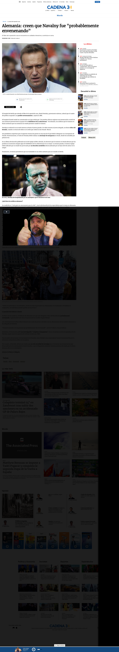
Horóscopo (72, 1)
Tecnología (84, 63)
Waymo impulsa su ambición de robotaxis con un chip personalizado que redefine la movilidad (88, 76)
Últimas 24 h (55, 1)
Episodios (86, 99)
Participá (97, 1)
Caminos (29, 1)
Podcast (83, 137)
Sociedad (84, 48)
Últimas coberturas (47, 1)
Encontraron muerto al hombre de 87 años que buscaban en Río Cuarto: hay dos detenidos (88, 51)
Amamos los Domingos (87, 56)
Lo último (88, 44)
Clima (67, 1)
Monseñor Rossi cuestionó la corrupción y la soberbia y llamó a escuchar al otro (89, 84)
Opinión (34, 1)
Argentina (53, 10)
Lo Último (47, 10)
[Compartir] (21, 107)
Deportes (24, 1)
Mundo (72, 10)
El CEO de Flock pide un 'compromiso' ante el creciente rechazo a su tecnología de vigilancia (88, 67)
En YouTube (61, 1)
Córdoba (60, 10)
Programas (39, 1)
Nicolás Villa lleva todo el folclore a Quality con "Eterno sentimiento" (89, 59)
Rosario (66, 10)
